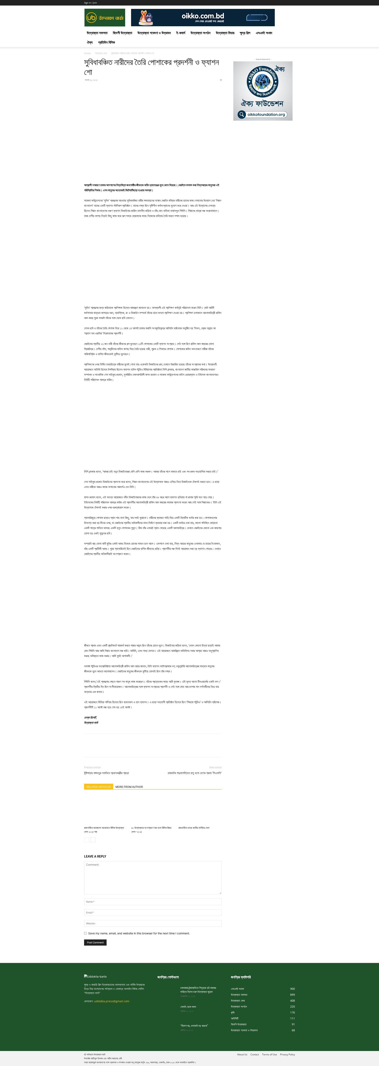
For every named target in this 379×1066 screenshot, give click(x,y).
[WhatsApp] (115, 89)
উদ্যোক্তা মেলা (101, 53)
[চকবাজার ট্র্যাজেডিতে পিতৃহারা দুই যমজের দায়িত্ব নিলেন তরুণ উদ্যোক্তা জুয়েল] (167, 993)
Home (87, 53)
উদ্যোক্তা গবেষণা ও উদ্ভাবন (154, 33)
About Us (242, 1054)
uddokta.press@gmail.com (111, 1001)
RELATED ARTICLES (98, 786)
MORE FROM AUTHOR (129, 786)
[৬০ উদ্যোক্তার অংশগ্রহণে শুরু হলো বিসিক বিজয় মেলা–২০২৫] (152, 810)
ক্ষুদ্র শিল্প (245, 33)
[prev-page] (86, 839)
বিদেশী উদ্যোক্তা (122, 33)
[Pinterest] (106, 89)
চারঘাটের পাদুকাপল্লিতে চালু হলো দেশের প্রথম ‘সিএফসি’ (194, 773)
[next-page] (92, 839)
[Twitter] (97, 89)
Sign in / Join (90, 2)
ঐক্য (90, 42)
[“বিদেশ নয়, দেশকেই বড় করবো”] (167, 1031)
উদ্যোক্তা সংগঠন (200, 33)
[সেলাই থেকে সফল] (167, 1012)
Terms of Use (269, 1054)
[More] (124, 89)
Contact (254, 1054)
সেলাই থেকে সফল (188, 1006)
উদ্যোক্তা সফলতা (97, 33)
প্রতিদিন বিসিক (106, 42)
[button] (290, 33)
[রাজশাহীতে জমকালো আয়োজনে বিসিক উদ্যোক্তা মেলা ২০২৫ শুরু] (105, 810)
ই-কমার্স (180, 33)
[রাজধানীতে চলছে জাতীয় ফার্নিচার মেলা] (199, 810)
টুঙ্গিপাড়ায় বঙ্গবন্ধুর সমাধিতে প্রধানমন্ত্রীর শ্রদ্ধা (106, 773)
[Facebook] (88, 89)
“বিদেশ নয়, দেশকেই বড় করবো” (194, 1025)
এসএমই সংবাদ (264, 33)
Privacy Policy (287, 1054)
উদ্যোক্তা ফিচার (225, 33)
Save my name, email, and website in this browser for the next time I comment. (139, 933)
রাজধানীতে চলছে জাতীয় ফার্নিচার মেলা (193, 827)
